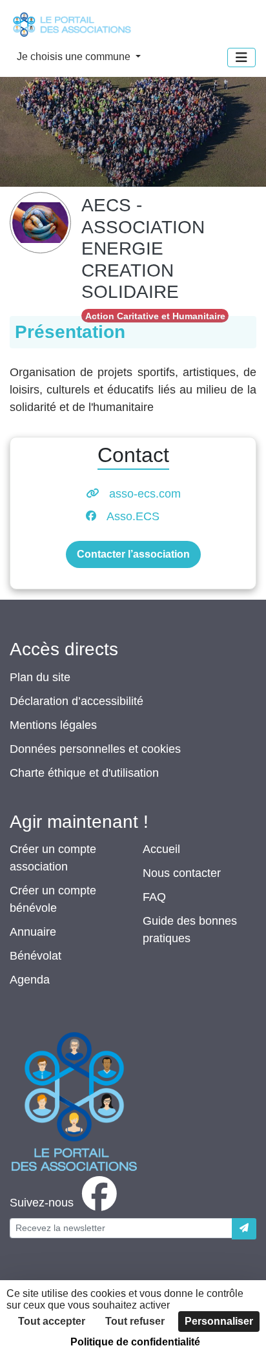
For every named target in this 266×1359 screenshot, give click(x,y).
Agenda (30, 979)
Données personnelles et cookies (95, 749)
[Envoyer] (244, 1228)
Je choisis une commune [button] (75, 56)
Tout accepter (51, 1321)
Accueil (161, 849)
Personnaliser (219, 1321)
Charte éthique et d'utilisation (84, 772)
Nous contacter (182, 873)
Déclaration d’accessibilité (76, 701)
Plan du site (40, 677)
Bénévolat (35, 955)
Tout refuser (135, 1321)
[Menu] (241, 57)
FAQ (154, 896)
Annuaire (33, 931)
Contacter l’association (133, 554)
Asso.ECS (133, 516)
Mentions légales (53, 725)
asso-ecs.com (145, 493)
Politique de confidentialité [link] (135, 1341)
